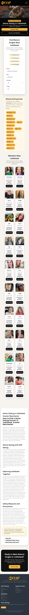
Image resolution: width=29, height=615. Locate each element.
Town (7, 74)
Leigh (18, 128)
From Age (8, 80)
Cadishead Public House (12, 540)
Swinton (10, 148)
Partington (11, 112)
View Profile (9, 186)
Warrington (11, 138)
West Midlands (19, 590)
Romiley (9, 390)
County (8, 68)
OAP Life (3, 592)
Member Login (4, 597)
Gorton (20, 204)
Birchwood (11, 119)
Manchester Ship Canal (12, 542)
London (17, 587)
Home (2, 587)
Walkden (10, 141)
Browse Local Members (14, 33)
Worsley (10, 132)
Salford (20, 390)
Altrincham (11, 122)
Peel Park (8, 538)
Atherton (10, 145)
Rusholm (20, 227)
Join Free (3, 595)
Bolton (20, 274)
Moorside (20, 180)
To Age (7, 86)
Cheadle (9, 274)
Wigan (9, 343)
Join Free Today (14, 29)
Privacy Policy (4, 600)
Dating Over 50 (4, 589)
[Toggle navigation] (26, 2)
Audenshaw (9, 367)
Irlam (9, 115)
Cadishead (9, 77)
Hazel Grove (9, 180)
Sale (19, 122)
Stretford (10, 125)
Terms (2, 598)
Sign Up (3, 607)
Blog (2, 590)
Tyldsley (10, 135)
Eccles (10, 128)
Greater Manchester (12, 71)
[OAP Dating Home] (6, 2)
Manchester (9, 204)
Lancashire (18, 592)
